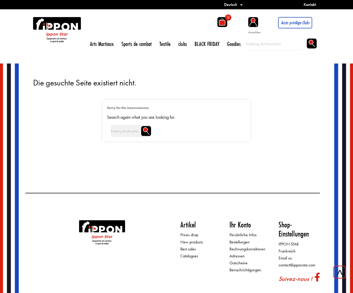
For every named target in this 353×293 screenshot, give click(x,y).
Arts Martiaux (102, 44)
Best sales (188, 249)
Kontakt (310, 4)
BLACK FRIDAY (207, 44)
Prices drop (189, 234)
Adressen (237, 256)
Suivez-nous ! (295, 279)
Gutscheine (238, 263)
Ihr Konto (240, 224)
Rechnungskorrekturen (247, 249)
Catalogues (189, 256)
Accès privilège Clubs (295, 22)
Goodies (234, 44)
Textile (165, 44)
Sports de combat (136, 44)
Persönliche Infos (243, 234)
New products (191, 242)
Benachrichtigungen (245, 270)
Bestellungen (239, 242)
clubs (182, 44)
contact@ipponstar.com (297, 265)
